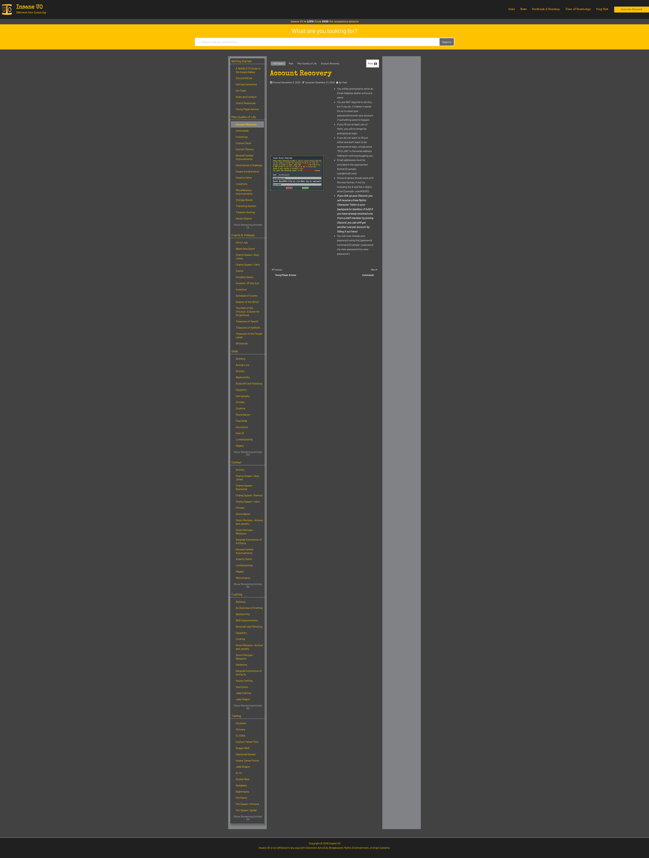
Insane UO (29, 7)
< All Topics (278, 63)
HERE (325, 22)
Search (446, 42)
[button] (631, 10)
